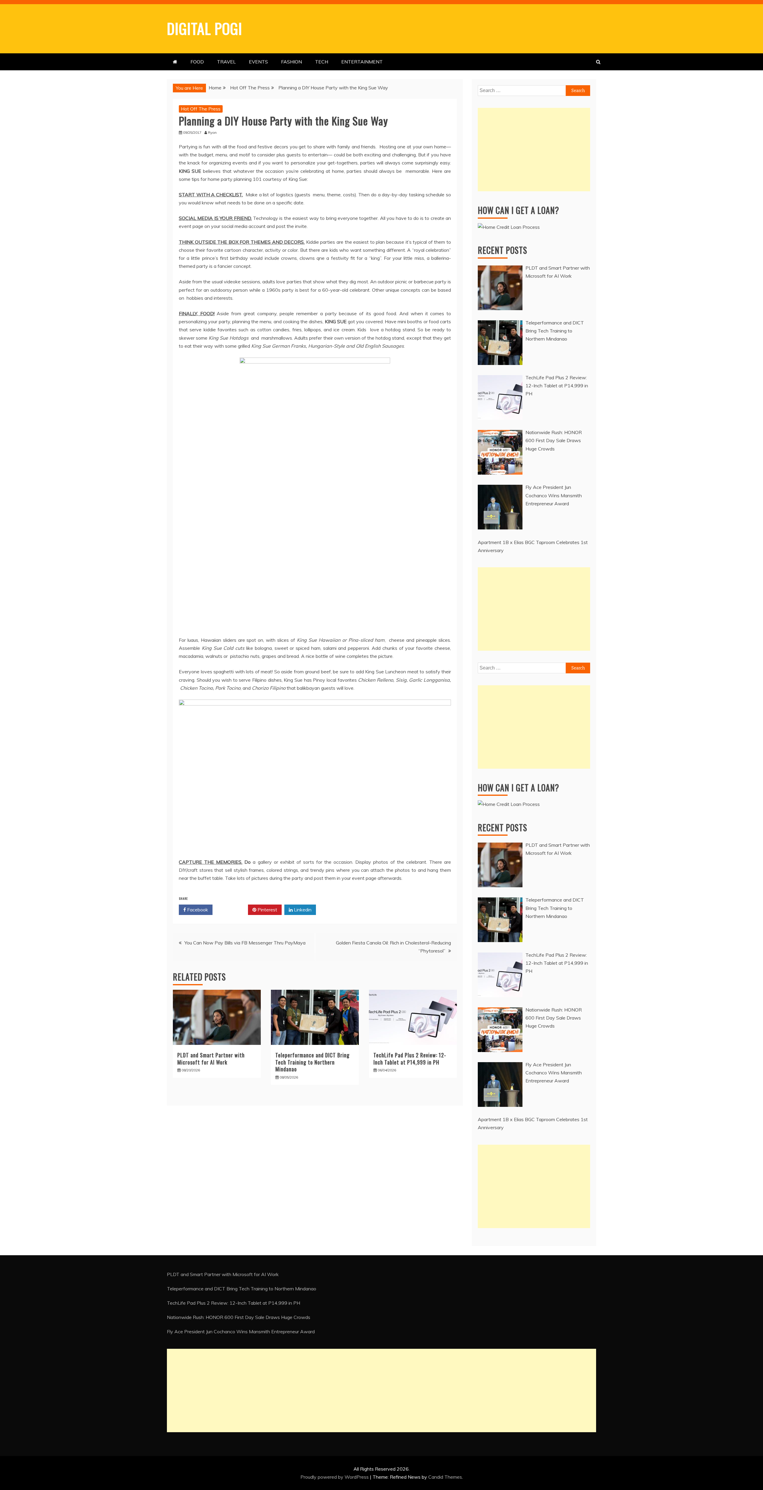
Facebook (197, 910)
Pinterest (266, 910)
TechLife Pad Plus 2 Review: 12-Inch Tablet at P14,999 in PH (409, 1058)
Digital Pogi (204, 28)
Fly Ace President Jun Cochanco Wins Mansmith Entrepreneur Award (241, 1331)
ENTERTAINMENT (362, 62)
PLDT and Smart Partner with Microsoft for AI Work (211, 1058)
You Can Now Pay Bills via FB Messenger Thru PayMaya (244, 943)
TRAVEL (226, 62)
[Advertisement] (534, 149)
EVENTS (258, 62)
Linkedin (302, 910)
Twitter (232, 910)
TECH (321, 62)
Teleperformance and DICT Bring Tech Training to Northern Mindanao (312, 1062)
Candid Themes (445, 1477)
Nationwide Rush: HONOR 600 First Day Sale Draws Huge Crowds (238, 1317)
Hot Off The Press (201, 109)
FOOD (197, 62)
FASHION (291, 62)
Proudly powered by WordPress (335, 1477)
